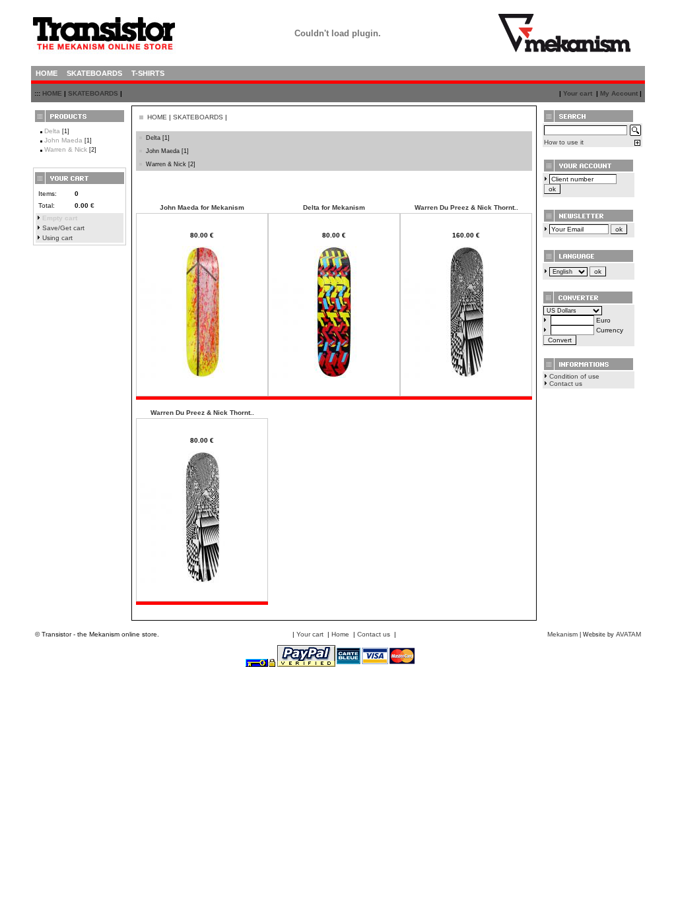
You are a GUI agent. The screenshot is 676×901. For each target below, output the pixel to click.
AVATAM (628, 634)
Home (340, 634)
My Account (619, 93)
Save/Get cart (63, 228)
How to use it (564, 142)
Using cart (57, 237)
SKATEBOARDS (93, 93)
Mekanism (562, 634)
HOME (52, 93)
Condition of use (574, 376)
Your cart (577, 93)
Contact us (565, 383)
